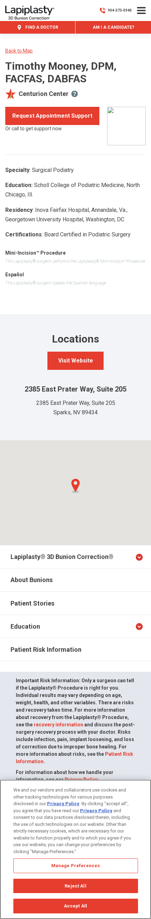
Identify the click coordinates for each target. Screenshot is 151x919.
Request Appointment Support (52, 115)
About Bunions (32, 579)
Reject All (75, 886)
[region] (75, 849)
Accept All (75, 905)
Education (25, 626)
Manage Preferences (75, 865)
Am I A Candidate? (113, 27)
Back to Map (19, 51)
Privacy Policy (63, 803)
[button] (75, 486)
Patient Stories (32, 603)
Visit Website (75, 360)
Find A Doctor (41, 27)
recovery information (58, 724)
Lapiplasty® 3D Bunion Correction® (62, 556)
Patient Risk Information (46, 649)
